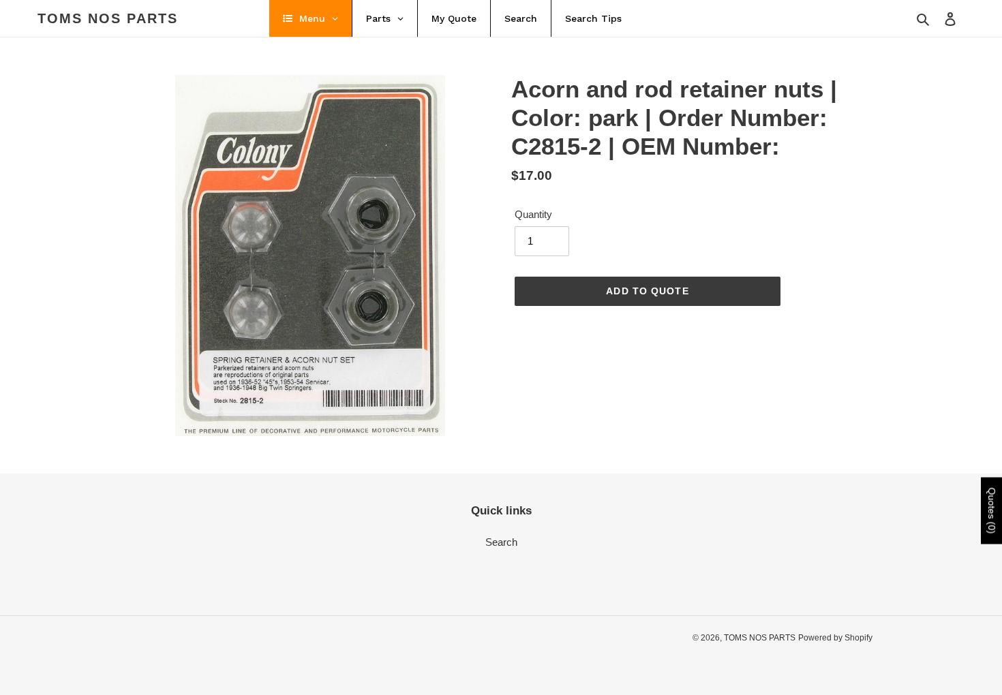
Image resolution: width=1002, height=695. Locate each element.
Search (501, 542)
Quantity (533, 214)
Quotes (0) (991, 511)
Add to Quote (647, 290)
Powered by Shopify (835, 638)
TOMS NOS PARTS (107, 18)
